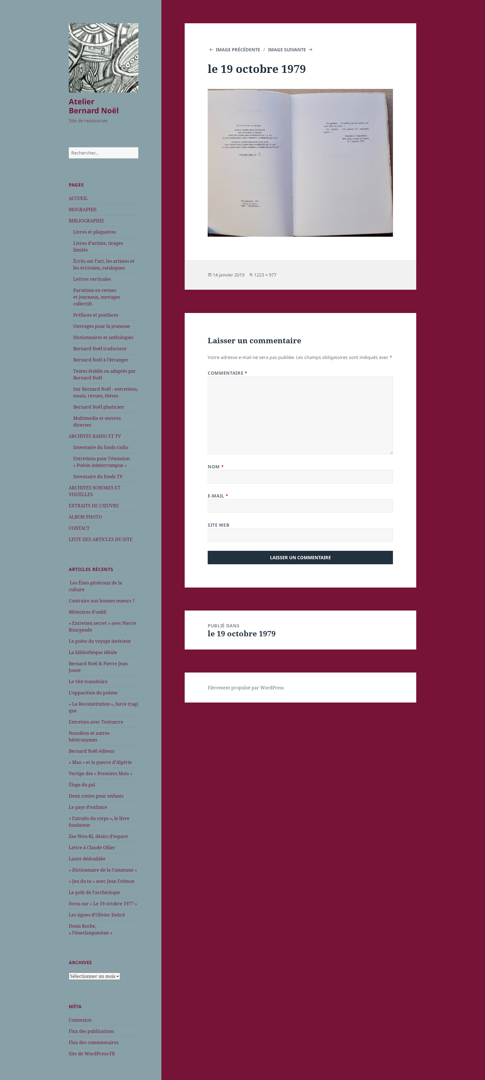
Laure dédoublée (87, 859)
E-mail (218, 496)
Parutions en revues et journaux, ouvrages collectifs (96, 297)
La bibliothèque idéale (93, 652)
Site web (218, 525)
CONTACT (79, 528)
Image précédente (238, 50)
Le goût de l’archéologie (94, 892)
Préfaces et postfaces (95, 315)
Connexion (80, 1020)
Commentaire (227, 373)
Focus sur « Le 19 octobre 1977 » (103, 904)
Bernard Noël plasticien (98, 407)
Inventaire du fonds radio (100, 447)
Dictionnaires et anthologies (103, 337)
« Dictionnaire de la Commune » (103, 870)
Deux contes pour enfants (96, 796)
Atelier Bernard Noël (94, 106)
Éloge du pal (82, 785)
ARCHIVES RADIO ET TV (95, 436)
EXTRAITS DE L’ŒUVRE (94, 506)
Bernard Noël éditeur (92, 751)
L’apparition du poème (93, 693)
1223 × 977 (265, 275)
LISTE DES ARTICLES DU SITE (100, 539)
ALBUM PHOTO (85, 517)
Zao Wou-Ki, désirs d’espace (98, 836)
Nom (216, 467)
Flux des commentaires (93, 1042)
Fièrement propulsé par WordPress (246, 688)
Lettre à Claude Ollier (92, 847)
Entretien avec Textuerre (96, 722)
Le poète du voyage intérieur (100, 641)
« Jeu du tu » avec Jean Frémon (101, 881)
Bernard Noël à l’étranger (101, 360)
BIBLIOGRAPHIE (86, 221)
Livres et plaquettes (94, 232)
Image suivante (287, 50)
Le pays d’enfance (88, 807)
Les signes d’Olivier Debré (97, 915)
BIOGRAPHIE (83, 209)
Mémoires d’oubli (87, 612)
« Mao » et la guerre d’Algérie (100, 762)
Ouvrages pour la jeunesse (101, 326)
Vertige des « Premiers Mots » (100, 773)
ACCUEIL (78, 198)
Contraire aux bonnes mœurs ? (102, 601)
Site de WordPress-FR (92, 1054)
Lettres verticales (92, 279)
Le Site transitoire (88, 681)
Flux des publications (91, 1031)
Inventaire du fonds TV (98, 476)
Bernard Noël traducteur (100, 349)
